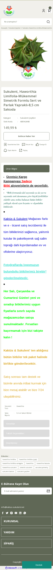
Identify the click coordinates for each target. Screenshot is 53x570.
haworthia (29, 463)
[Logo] (9, 10)
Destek (38, 565)
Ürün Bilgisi (11, 168)
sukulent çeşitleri (23, 471)
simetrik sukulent (26, 467)
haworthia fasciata (43, 463)
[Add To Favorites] (11, 144)
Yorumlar (10, 423)
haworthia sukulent (10, 467)
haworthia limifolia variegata (13, 463)
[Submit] (49, 491)
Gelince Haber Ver (26, 136)
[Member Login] (43, 10)
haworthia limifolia (9, 459)
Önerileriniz (11, 442)
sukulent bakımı (8, 471)
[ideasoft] (11, 568)
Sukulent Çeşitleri (28, 118)
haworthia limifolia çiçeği (28, 459)
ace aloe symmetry (41, 467)
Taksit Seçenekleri (15, 433)
